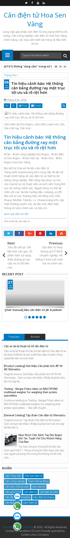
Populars (14, 336)
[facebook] (32, 3)
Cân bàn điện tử (33, 475)
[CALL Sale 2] (17, 526)
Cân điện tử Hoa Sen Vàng (35, 19)
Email (37, 105)
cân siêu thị (38, 486)
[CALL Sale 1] (17, 506)
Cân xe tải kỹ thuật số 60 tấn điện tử (26, 346)
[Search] (65, 55)
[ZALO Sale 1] (17, 496)
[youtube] (38, 3)
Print (24, 105)
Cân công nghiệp (15, 481)
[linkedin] (43, 3)
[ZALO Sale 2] (17, 516)
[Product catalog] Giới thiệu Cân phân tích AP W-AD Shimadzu (33, 367)
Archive (35, 336)
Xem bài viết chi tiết (16, 214)
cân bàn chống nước (17, 486)
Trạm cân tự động (38, 481)
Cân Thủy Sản (13, 475)
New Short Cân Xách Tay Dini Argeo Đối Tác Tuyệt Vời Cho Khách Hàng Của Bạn (40, 438)
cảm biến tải (30, 502)
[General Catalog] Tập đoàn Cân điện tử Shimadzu (34, 415)
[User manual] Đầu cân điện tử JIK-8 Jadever (33, 310)
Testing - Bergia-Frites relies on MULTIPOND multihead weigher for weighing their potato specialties (31, 392)
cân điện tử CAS (49, 492)
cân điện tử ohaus (43, 497)
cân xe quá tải (13, 492)
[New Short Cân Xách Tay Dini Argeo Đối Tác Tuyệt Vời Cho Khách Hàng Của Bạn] (11, 440)
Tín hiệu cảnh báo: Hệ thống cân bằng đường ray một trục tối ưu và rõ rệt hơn (35, 142)
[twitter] (26, 3)
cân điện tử (35, 32)
